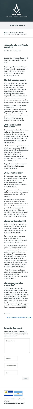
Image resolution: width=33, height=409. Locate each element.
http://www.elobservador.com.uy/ (18, 317)
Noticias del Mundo (16, 33)
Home (6, 33)
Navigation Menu (16, 25)
